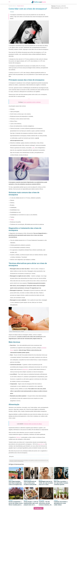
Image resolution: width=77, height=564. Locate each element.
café (33, 147)
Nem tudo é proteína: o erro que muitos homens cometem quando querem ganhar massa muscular (61, 483)
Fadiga (12, 219)
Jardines (11, 500)
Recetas (25, 500)
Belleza (40, 480)
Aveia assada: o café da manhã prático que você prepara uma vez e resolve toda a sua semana (31, 503)
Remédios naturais (12, 5)
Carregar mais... (38, 508)
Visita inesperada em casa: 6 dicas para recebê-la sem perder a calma (30, 483)
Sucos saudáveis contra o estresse (32, 102)
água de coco (41, 444)
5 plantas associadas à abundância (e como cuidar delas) (60, 503)
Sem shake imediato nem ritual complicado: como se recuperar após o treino (16, 483)
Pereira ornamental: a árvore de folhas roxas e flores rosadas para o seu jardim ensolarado (16, 503)
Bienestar (56, 480)
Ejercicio (11, 480)
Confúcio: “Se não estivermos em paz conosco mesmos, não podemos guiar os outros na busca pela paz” (45, 503)
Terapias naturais (20, 5)
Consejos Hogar (27, 480)
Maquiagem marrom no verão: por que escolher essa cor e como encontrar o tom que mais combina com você (46, 483)
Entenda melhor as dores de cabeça (33, 423)
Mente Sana (41, 500)
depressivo (25, 369)
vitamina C (18, 437)
